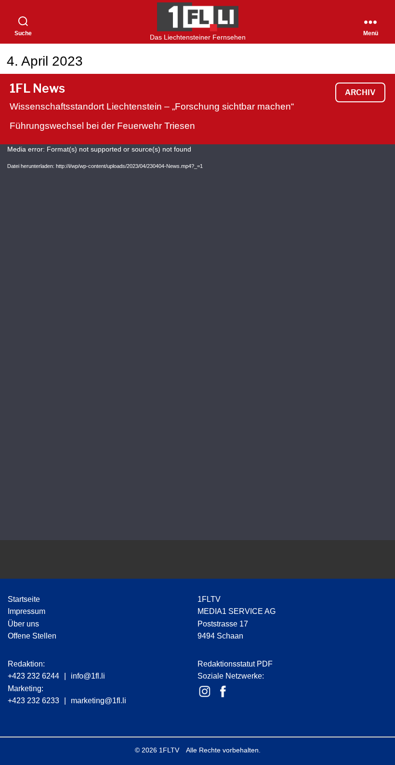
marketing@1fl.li (98, 700)
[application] (197, 342)
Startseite (24, 599)
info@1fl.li (88, 676)
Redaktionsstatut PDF (235, 664)
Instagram (205, 691)
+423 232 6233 (33, 700)
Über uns (23, 624)
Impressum (26, 611)
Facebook (223, 691)
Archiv (360, 92)
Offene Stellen (32, 636)
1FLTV (169, 750)
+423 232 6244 (33, 676)
